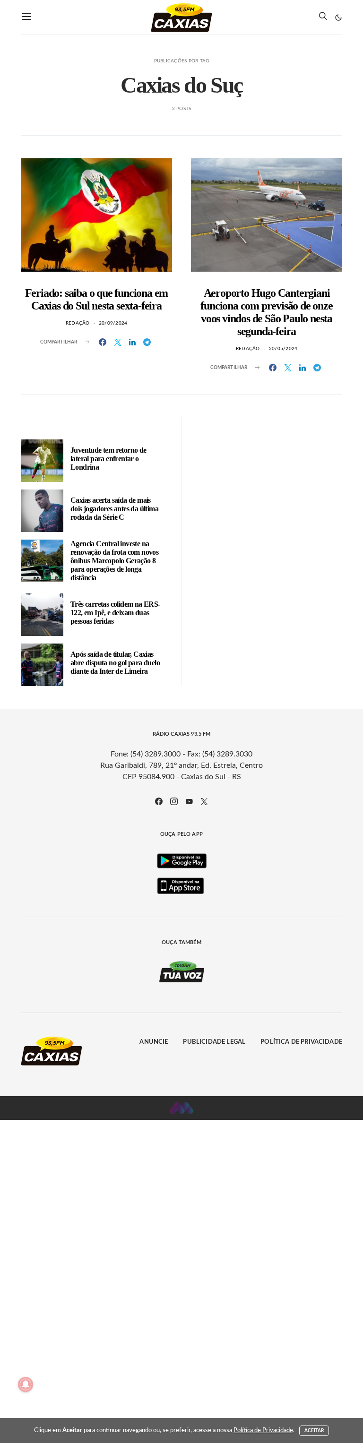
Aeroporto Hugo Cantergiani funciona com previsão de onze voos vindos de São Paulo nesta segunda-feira (266, 312)
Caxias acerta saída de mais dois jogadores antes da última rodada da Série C (114, 508)
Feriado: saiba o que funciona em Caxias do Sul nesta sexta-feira (96, 299)
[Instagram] (174, 801)
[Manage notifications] (25, 1384)
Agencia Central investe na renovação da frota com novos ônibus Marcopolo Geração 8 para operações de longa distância (114, 561)
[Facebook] (158, 801)
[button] (338, 17)
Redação (78, 323)
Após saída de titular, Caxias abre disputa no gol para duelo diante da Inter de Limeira (115, 662)
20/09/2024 (113, 323)
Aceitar (314, 1430)
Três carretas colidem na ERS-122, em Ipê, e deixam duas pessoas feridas (115, 612)
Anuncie (153, 1042)
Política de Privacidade (301, 1042)
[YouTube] (189, 801)
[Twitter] (204, 801)
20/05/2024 (283, 348)
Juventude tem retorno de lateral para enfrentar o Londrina (108, 458)
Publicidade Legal (214, 1042)
